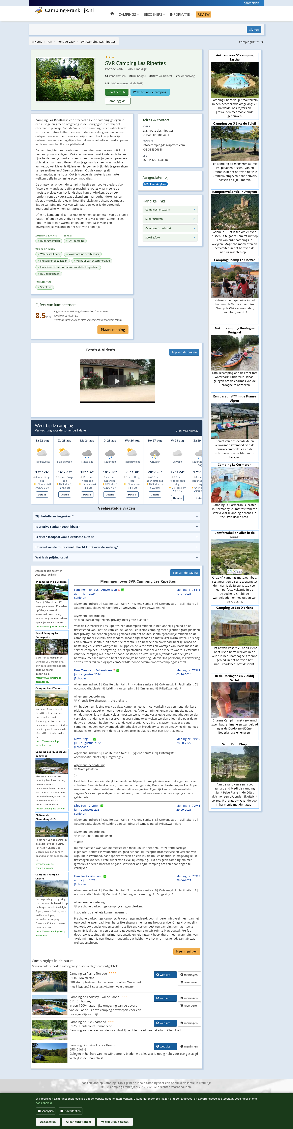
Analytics (48, 1110)
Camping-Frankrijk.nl (69, 10)
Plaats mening (113, 329)
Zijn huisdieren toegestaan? (54, 516)
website (166, 975)
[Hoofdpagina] (112, 14)
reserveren (191, 982)
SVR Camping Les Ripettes (98, 41)
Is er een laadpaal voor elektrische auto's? (64, 537)
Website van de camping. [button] (150, 92)
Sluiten (254, 29)
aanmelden (251, 3)
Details (42, 494)
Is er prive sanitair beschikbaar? (57, 526)
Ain (50, 41)
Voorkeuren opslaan (115, 1121)
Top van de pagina (184, 352)
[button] (117, 381)
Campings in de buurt (158, 228)
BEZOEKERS (153, 14)
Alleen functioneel (78, 1121)
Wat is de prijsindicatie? (51, 557)
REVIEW (204, 14)
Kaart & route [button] (117, 92)
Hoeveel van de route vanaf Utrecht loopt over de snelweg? (76, 547)
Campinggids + (118, 101)
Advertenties (73, 1110)
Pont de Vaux (66, 41)
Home (38, 41)
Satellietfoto (152, 237)
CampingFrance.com (157, 209)
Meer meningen (187, 951)
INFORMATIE (180, 14)
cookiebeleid (44, 1102)
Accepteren (48, 1121)
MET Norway (190, 430)
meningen (191, 975)
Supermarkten (154, 219)
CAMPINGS (128, 14)
